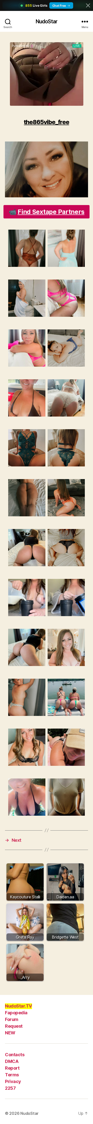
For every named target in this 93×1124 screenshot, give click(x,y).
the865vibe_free (46, 122)
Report (12, 1068)
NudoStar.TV (18, 1006)
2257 (10, 1088)
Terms (12, 1074)
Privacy (13, 1081)
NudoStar (46, 21)
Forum (11, 1019)
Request (14, 1026)
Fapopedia (16, 1012)
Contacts (14, 1054)
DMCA (11, 1061)
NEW (10, 1032)
